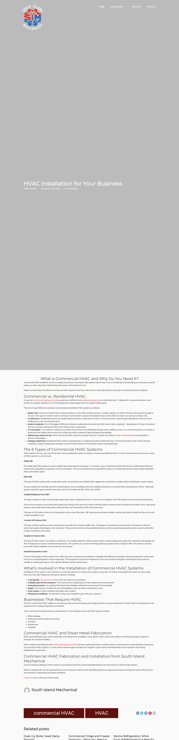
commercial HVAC (54, 713)
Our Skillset (117, 7)
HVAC (101, 713)
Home (101, 7)
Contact (151, 7)
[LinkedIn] (146, 713)
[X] (141, 713)
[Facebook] (137, 713)
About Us (136, 7)
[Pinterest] (150, 713)
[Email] (154, 713)
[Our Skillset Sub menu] (125, 7)
